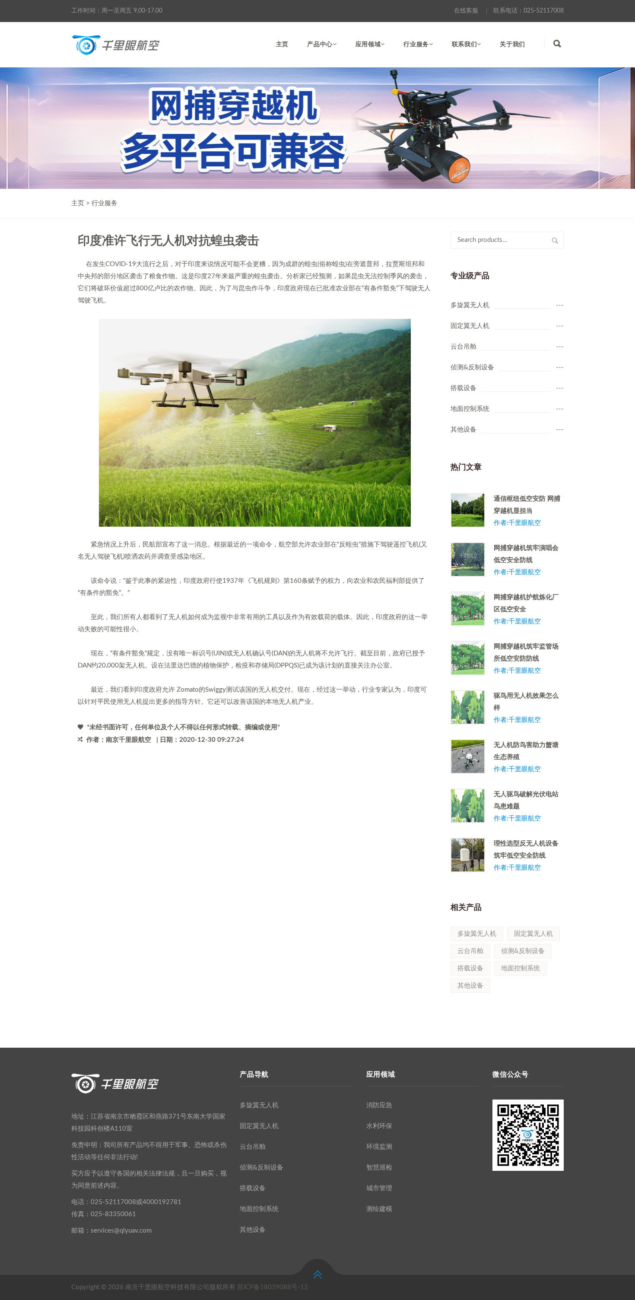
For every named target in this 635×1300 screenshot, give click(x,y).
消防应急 (379, 1105)
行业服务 (416, 44)
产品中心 (320, 44)
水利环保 (379, 1126)
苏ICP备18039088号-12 (272, 1287)
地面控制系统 (470, 409)
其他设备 (463, 429)
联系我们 (464, 44)
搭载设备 (463, 388)
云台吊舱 (463, 346)
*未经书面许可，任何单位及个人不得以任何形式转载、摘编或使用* (182, 727)
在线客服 (466, 11)
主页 (282, 44)
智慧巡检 (379, 1167)
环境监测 (379, 1147)
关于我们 (512, 44)
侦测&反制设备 (472, 367)
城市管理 (379, 1188)
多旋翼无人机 (470, 305)
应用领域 (368, 44)
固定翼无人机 (470, 326)
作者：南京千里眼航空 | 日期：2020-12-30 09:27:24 (164, 740)
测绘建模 (379, 1209)
